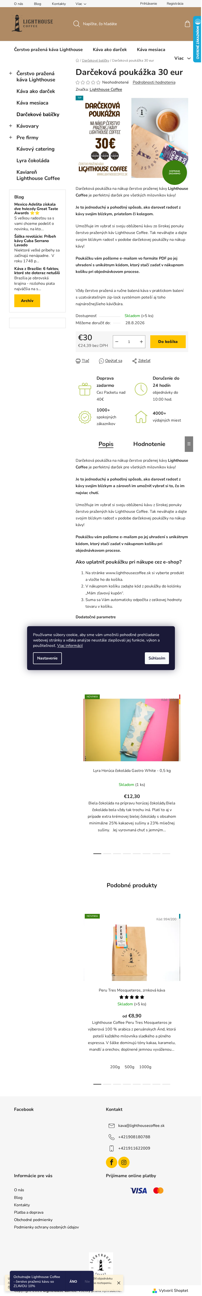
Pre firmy (27, 137)
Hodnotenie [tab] (149, 444)
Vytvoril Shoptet (173, 1290)
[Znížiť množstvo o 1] (116, 342)
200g (115, 1067)
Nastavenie (47, 658)
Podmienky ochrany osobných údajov (46, 1227)
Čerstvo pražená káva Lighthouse (36, 76)
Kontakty (59, 3)
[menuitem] (48, 49)
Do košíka (168, 341)
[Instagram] (124, 1162)
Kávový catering (36, 148)
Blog (37, 3)
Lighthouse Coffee (106, 89)
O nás (18, 3)
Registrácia (175, 3)
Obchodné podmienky (33, 1220)
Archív (27, 300)
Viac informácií (70, 645)
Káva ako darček (36, 91)
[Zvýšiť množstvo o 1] (141, 342)
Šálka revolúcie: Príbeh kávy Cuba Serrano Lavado (35, 241)
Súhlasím (157, 658)
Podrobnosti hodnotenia (154, 82)
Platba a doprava (28, 1212)
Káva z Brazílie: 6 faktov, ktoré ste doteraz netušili (37, 271)
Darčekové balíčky (38, 114)
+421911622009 (134, 1148)
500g (129, 1067)
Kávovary (28, 126)
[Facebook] (111, 1162)
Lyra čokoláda (33, 160)
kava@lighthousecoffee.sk (141, 1125)
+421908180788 (134, 1136)
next (184, 773)
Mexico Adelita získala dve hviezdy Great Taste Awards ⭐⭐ (36, 208)
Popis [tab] (106, 444)
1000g (145, 1067)
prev (80, 773)
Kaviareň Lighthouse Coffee (38, 175)
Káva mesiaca (32, 102)
